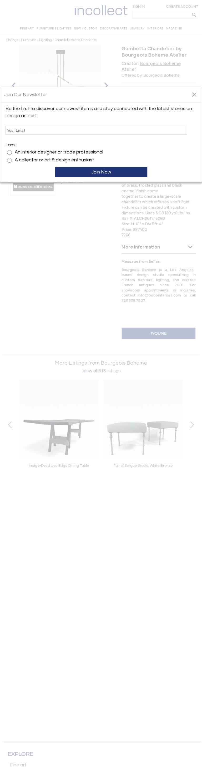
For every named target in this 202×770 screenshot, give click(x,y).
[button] (193, 94)
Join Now (101, 172)
